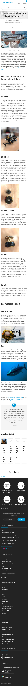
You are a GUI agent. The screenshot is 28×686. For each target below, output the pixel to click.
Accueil (9, 20)
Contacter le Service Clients (8, 532)
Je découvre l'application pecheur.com (10, 667)
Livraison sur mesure (21, 504)
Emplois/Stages (5, 625)
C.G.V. (3, 632)
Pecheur (14, 425)
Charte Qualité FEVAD (7, 627)
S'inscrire (21, 519)
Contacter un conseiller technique (9, 535)
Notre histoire (5, 622)
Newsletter (4, 587)
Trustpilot (3, 476)
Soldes (3, 594)
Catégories (13, 28)
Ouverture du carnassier (7, 606)
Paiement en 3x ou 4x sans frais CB (7, 491)
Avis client (4, 570)
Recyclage (4, 636)
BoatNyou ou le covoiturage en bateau (11, 459)
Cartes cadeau (5, 585)
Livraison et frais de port (7, 563)
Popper (24, 449)
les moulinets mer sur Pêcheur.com (15, 397)
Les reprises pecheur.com (7, 641)
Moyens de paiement (7, 568)
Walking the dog (17, 452)
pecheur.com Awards (6, 608)
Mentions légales (6, 629)
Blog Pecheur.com (16, 20)
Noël (3, 603)
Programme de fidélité (7, 582)
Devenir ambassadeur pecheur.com (10, 643)
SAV (3, 566)
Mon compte (5, 559)
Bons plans (4, 599)
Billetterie (4, 613)
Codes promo (5, 589)
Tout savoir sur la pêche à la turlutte (4, 459)
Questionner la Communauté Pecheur (10, 537)
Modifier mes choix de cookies (8, 573)
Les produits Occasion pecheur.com (10, 592)
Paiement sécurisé (7, 504)
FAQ (3, 530)
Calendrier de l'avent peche (8, 610)
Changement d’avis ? (6, 561)
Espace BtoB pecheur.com (8, 639)
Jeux (3, 596)
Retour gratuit (21, 490)
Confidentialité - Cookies (7, 634)
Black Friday (5, 601)
